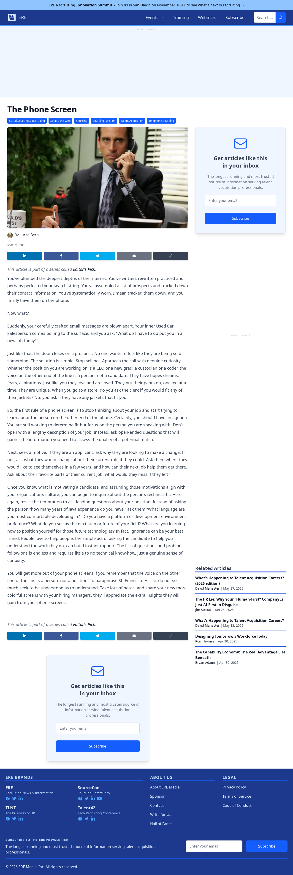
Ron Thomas (204, 641)
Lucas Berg (29, 234)
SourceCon (89, 787)
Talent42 (86, 807)
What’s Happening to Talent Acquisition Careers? (239, 620)
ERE (9, 787)
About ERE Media (165, 787)
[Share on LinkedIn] (24, 256)
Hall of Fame (161, 823)
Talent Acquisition (132, 121)
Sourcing (81, 121)
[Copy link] (170, 256)
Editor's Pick (84, 269)
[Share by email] (134, 256)
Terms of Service (236, 796)
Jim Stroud (203, 609)
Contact (157, 805)
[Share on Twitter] (97, 256)
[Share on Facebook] (61, 256)
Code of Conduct (237, 805)
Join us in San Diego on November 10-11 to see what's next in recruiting (147, 5)
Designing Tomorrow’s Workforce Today (231, 636)
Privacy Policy (234, 787)
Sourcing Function (104, 121)
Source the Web (60, 121)
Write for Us (160, 814)
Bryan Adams (205, 662)
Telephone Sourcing (161, 121)
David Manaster (207, 588)
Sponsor (157, 796)
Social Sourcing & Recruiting (27, 121)
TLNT (10, 807)
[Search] (281, 17)
